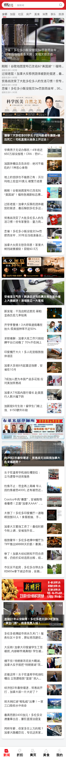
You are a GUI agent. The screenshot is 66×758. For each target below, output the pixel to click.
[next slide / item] (61, 40)
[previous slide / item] (4, 40)
